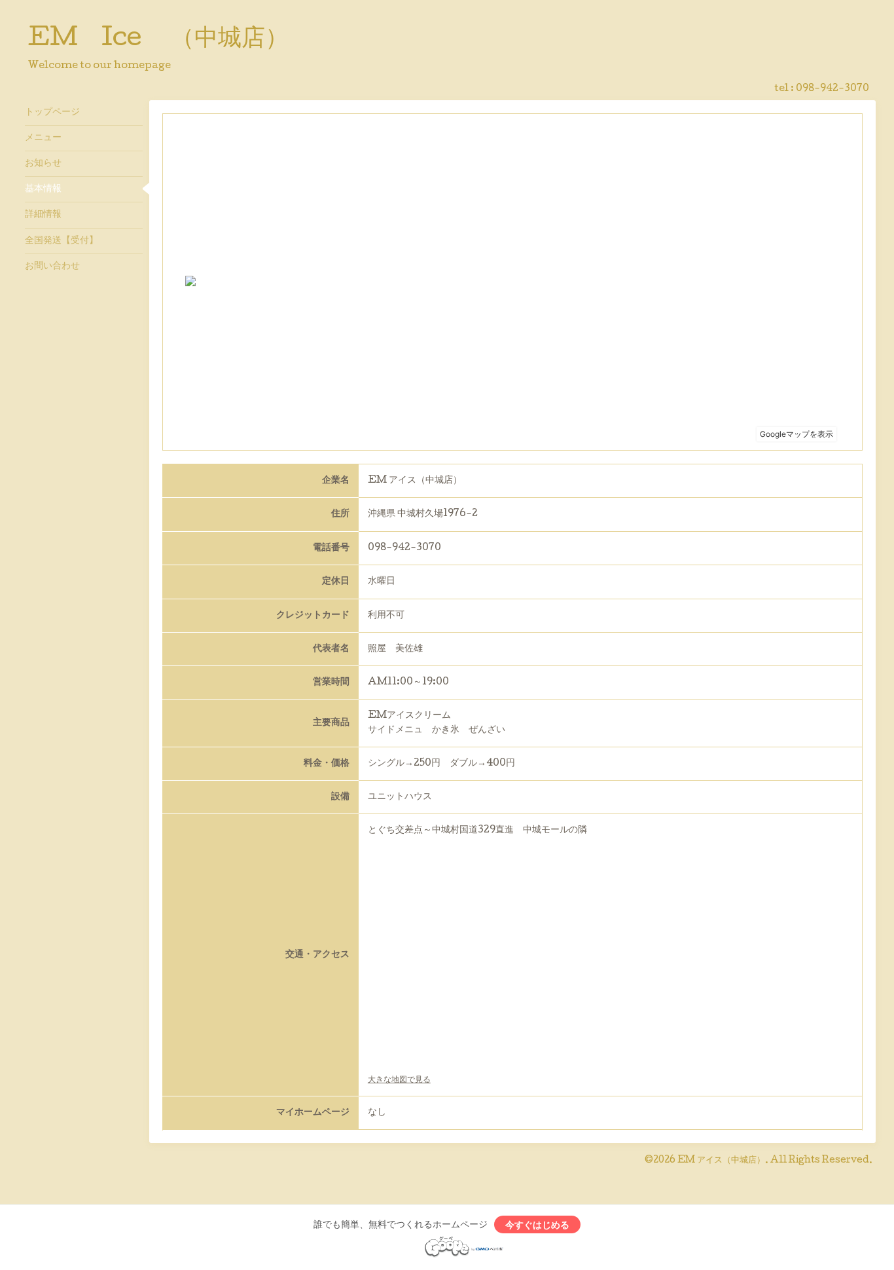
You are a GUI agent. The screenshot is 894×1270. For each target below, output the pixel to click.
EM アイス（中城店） (721, 1160)
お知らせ (43, 164)
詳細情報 (43, 215)
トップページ (52, 112)
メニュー (43, 138)
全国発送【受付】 (61, 241)
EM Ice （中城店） (158, 40)
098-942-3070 (832, 89)
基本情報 (43, 189)
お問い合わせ (52, 266)
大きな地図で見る (399, 1080)
